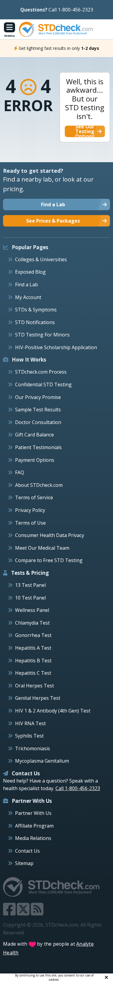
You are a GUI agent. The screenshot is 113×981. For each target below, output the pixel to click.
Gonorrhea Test (33, 635)
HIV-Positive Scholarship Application (56, 347)
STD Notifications (35, 322)
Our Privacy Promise (38, 397)
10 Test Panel (30, 597)
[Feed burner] (37, 912)
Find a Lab (26, 284)
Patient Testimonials (38, 447)
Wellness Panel (32, 610)
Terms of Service (34, 497)
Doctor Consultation (38, 422)
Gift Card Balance (34, 434)
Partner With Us (33, 813)
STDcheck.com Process (41, 371)
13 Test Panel (30, 585)
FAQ (19, 472)
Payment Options (34, 460)
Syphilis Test (29, 735)
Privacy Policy (30, 510)
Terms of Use (30, 522)
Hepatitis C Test (33, 673)
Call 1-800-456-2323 (71, 9)
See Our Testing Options (84, 131)
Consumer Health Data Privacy (49, 535)
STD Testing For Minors (42, 334)
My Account (28, 297)
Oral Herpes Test (34, 685)
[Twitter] (24, 912)
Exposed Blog (30, 272)
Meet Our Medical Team (42, 548)
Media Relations (33, 838)
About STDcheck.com (39, 485)
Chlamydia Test (32, 622)
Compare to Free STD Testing (49, 560)
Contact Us (27, 851)
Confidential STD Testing (43, 384)
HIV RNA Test (30, 723)
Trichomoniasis (32, 748)
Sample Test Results (38, 409)
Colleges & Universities (41, 259)
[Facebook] (10, 912)
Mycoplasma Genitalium (42, 760)
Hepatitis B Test (33, 660)
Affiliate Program (34, 825)
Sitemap (24, 863)
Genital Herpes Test (37, 698)
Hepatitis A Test (33, 648)
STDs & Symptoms (36, 309)
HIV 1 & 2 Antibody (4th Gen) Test (52, 710)
